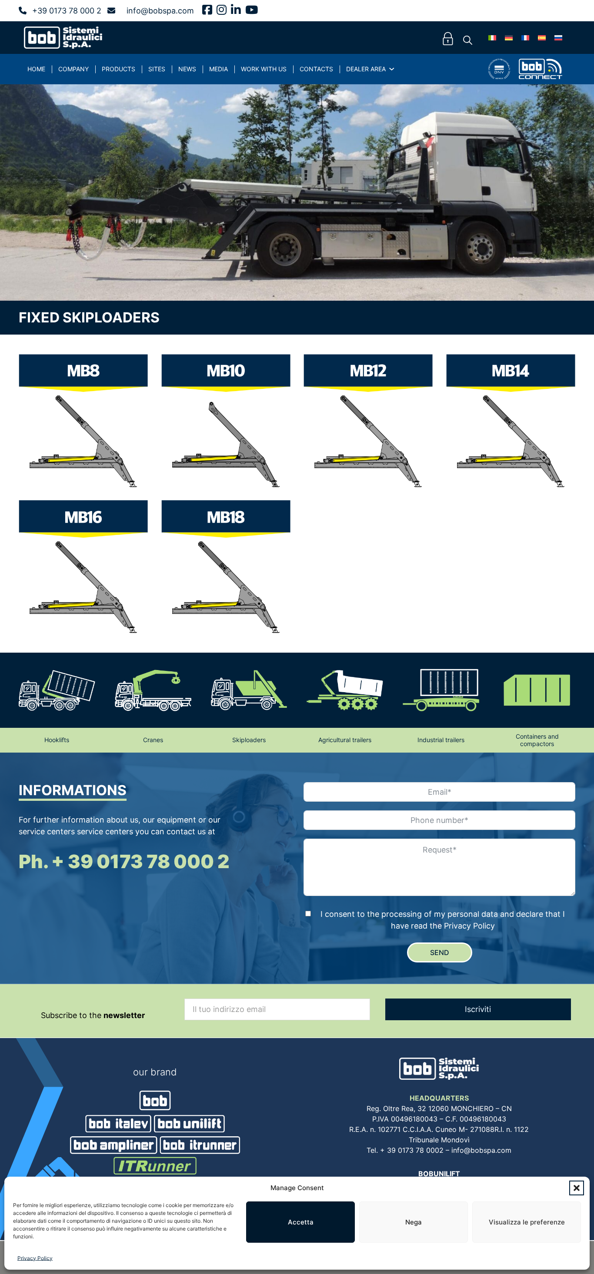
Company (73, 69)
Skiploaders (249, 739)
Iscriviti (478, 1009)
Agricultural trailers (344, 739)
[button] (576, 1188)
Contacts (316, 69)
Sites (156, 69)
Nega (413, 1222)
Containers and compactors (537, 740)
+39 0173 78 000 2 (66, 10)
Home (36, 69)
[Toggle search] (467, 40)
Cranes (153, 739)
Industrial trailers (440, 739)
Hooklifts (56, 739)
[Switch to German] (509, 37)
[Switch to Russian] (558, 37)
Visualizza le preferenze (527, 1222)
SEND (439, 952)
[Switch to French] (525, 37)
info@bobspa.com (160, 10)
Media (218, 69)
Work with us (264, 69)
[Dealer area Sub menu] (392, 69)
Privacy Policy (35, 1258)
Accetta (301, 1222)
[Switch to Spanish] (542, 37)
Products (118, 69)
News (187, 69)
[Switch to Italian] (492, 37)
